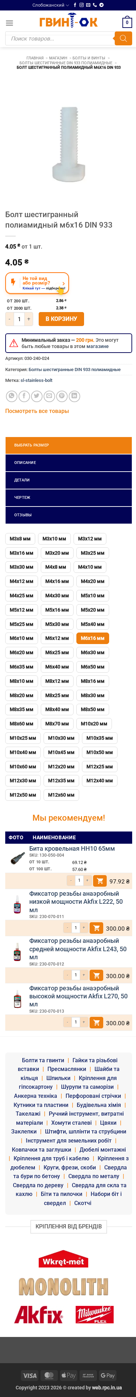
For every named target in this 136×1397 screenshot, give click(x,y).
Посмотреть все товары (37, 411)
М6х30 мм (93, 652)
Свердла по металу (93, 1176)
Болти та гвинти (43, 1060)
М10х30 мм (61, 738)
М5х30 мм (57, 624)
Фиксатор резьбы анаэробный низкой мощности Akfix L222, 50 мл (76, 902)
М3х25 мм (93, 553)
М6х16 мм (93, 638)
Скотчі (82, 1203)
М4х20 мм (93, 581)
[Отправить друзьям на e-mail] (49, 396)
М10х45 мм (61, 752)
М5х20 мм (93, 610)
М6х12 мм (57, 638)
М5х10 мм (93, 595)
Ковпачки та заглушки (41, 1149)
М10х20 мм (94, 723)
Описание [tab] (25, 462)
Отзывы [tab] (23, 515)
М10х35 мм (99, 738)
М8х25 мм (57, 695)
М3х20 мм (57, 553)
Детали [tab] (22, 480)
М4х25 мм (21, 595)
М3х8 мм (20, 538)
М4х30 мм (57, 595)
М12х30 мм (23, 780)
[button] (9, 22)
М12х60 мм (61, 795)
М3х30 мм (21, 567)
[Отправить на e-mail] (88, 5)
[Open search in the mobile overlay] (68, 38)
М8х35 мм (21, 709)
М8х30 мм (93, 695)
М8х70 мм (57, 723)
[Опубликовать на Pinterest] (62, 396)
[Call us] (95, 5)
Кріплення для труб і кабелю (51, 1158)
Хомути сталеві (71, 1122)
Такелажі (28, 1113)
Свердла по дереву (38, 1185)
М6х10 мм (21, 638)
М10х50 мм (99, 752)
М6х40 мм (57, 667)
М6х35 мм (21, 667)
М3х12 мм (90, 538)
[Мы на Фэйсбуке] (75, 5)
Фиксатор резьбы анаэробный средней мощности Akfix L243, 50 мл (78, 949)
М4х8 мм (55, 567)
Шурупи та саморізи (87, 1087)
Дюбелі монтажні (103, 1149)
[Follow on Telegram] (101, 5)
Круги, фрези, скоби (70, 1167)
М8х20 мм (21, 695)
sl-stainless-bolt (36, 380)
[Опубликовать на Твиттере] (37, 396)
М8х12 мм (57, 681)
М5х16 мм (57, 610)
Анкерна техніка (35, 1096)
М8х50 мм (93, 709)
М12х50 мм (23, 795)
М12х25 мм (99, 766)
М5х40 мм (93, 624)
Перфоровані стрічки (93, 1096)
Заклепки (24, 1131)
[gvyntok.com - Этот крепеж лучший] (69, 20)
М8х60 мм (21, 723)
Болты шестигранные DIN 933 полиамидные (75, 369)
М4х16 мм (57, 581)
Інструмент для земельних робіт (69, 1140)
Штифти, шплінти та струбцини (85, 1131)
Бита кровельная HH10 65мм (72, 848)
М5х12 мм (21, 610)
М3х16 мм (21, 553)
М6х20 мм (21, 652)
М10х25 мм (23, 738)
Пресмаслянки (66, 1069)
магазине (97, 346)
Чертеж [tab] (22, 497)
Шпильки (58, 1078)
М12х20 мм (61, 766)
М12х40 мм (99, 780)
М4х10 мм (90, 567)
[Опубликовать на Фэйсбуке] (24, 396)
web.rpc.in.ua (107, 1388)
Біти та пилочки (61, 1194)
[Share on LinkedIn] (74, 396)
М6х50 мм (93, 667)
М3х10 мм (54, 538)
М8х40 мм (57, 709)
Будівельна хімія (99, 1105)
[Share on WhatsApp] (11, 396)
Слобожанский (48, 5)
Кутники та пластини (41, 1105)
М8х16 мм (93, 681)
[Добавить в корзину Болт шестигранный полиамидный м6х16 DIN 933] (100, 881)
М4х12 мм (21, 581)
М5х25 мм (21, 624)
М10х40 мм (23, 752)
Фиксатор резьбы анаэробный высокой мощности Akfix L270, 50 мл (78, 996)
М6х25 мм (57, 652)
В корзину (61, 319)
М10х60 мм (23, 766)
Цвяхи (108, 1122)
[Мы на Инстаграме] (82, 5)
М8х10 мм (21, 681)
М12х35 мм (61, 780)
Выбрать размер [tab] (31, 445)
